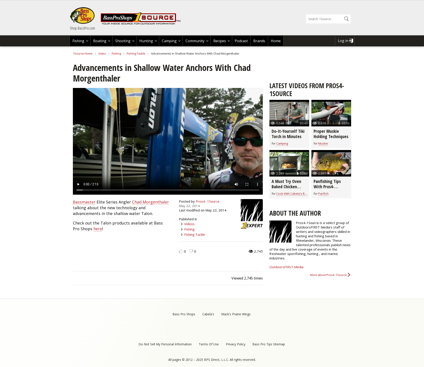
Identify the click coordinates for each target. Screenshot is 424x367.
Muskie (323, 143)
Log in (343, 40)
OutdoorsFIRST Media (286, 267)
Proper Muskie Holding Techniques (331, 133)
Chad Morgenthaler (150, 202)
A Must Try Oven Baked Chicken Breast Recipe (286, 186)
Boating (99, 40)
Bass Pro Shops (183, 314)
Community (195, 40)
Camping (169, 40)
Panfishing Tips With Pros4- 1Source (327, 186)
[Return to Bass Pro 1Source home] (142, 23)
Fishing (78, 40)
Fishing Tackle (136, 53)
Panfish (323, 194)
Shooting (123, 40)
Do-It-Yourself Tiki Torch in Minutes (288, 133)
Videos (189, 224)
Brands (259, 40)
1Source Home (83, 53)
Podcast (241, 40)
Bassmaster (84, 202)
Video (102, 53)
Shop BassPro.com (82, 28)
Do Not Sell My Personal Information (165, 344)
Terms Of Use (209, 344)
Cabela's (208, 314)
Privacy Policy (235, 344)
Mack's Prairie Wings (236, 314)
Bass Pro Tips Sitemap (268, 344)
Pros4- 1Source (208, 201)
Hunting (146, 40)
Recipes (219, 40)
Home (276, 40)
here (97, 228)
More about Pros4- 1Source (328, 275)
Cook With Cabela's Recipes (294, 194)
